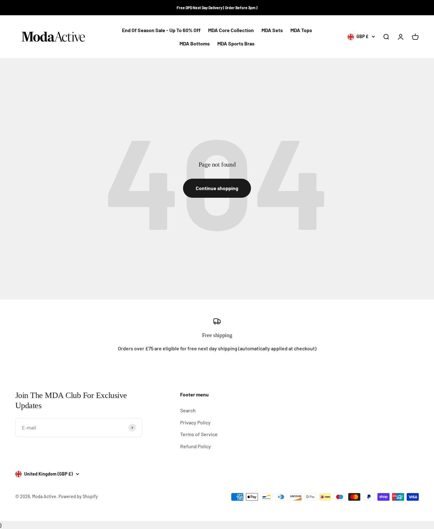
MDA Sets (272, 30)
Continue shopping (217, 188)
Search (188, 410)
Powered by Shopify (78, 496)
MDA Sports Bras (235, 43)
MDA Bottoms (195, 43)
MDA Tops (301, 30)
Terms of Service (199, 434)
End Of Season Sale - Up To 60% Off (161, 30)
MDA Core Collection (231, 30)
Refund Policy (195, 446)
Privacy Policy (195, 422)
